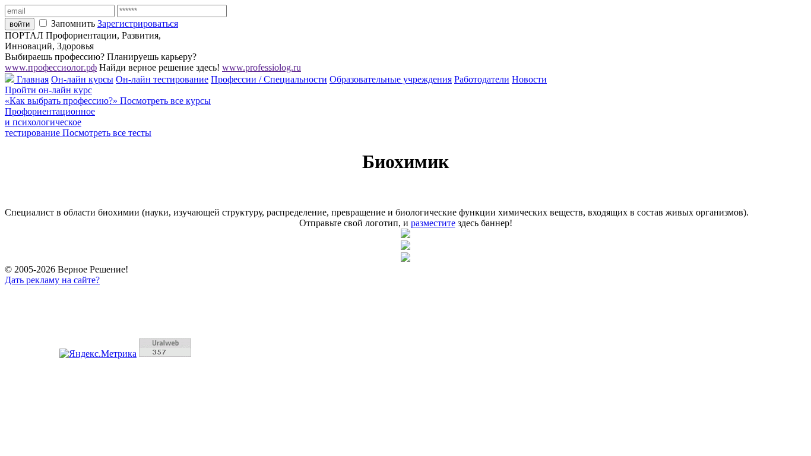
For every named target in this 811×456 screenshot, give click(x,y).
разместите (433, 223)
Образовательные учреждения (391, 79)
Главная (31, 79)
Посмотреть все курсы (165, 101)
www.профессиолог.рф (51, 67)
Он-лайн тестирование (162, 79)
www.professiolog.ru (261, 67)
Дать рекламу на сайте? (52, 280)
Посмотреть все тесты (106, 133)
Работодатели (481, 79)
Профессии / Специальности (269, 79)
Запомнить (73, 23)
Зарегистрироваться (137, 23)
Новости (529, 79)
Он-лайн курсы (82, 79)
